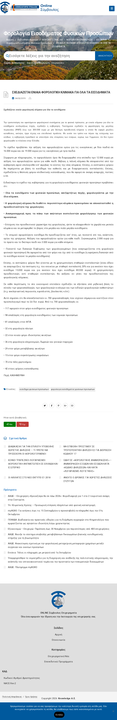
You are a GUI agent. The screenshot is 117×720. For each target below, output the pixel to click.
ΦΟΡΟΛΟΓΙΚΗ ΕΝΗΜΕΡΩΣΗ (79, 39)
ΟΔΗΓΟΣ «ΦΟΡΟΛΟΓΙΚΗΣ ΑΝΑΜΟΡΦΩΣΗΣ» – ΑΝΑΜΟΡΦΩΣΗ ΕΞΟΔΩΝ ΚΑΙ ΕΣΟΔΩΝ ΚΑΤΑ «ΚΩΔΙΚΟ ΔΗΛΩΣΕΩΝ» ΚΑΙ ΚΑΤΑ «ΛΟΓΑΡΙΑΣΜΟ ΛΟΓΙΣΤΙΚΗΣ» (88, 465)
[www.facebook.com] (51, 405)
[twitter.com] (44, 405)
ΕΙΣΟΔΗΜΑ (101, 39)
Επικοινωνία (58, 640)
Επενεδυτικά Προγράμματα (58, 661)
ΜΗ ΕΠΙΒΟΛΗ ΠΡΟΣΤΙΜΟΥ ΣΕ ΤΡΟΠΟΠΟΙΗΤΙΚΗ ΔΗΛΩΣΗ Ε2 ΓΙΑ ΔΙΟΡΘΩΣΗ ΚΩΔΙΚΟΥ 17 (87, 450)
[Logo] (58, 602)
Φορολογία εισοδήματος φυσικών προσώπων (29, 43)
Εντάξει (59, 714)
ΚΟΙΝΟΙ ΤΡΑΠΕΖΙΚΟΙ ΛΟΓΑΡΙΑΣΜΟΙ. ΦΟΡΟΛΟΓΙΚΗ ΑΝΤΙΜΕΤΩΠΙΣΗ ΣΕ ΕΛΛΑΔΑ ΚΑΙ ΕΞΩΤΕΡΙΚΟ (33, 464)
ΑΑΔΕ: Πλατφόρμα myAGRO (22, 567)
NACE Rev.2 (10, 683)
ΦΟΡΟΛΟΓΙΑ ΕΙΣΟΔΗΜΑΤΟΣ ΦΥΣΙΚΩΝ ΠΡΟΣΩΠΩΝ (73, 389)
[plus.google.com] (65, 405)
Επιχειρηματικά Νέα (58, 656)
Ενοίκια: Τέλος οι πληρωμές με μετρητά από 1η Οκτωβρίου (39, 552)
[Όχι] (113, 713)
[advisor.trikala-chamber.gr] (72, 405)
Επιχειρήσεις (58, 63)
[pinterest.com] (58, 405)
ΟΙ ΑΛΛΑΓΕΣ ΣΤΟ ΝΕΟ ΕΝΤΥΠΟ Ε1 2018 (29, 477)
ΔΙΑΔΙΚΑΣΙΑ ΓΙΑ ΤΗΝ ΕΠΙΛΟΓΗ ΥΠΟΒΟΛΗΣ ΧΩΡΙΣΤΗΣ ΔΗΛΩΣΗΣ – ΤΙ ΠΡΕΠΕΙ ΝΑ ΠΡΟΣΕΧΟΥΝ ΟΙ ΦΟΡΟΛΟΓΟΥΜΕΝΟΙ (31, 450)
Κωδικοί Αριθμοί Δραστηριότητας (22, 678)
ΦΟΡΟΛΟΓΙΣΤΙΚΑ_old (52, 39)
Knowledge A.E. (67, 698)
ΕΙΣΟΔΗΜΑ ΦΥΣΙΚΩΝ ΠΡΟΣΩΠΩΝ (34, 389)
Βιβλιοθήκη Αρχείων (28, 39)
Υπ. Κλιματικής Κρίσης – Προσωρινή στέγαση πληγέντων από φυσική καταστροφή (51, 505)
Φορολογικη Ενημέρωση (38, 63)
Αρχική (10, 39)
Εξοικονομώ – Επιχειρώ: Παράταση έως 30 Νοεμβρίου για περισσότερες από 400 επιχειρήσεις (59, 529)
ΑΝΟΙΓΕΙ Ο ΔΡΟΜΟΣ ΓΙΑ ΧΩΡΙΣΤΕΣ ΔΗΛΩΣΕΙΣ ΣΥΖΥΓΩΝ (88, 479)
